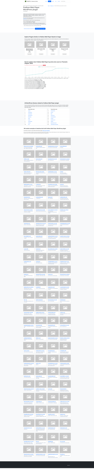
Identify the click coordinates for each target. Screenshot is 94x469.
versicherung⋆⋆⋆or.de (40, 209)
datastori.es (62, 414)
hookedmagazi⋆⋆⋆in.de (28, 325)
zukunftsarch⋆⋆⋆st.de (40, 414)
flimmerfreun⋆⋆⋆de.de (64, 274)
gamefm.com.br (51, 414)
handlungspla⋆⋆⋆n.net (40, 454)
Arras (29, 124)
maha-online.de (27, 171)
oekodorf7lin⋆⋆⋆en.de (40, 274)
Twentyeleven (30, 112)
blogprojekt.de (63, 388)
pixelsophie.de (39, 146)
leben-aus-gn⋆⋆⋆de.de (28, 146)
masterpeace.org (51, 427)
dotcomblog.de (63, 146)
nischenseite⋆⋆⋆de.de (28, 312)
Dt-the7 (29, 119)
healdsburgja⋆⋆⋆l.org (64, 261)
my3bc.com (62, 312)
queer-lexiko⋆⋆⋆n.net (64, 248)
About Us (68, 465)
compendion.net (39, 197)
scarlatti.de (38, 287)
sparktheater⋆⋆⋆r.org (52, 171)
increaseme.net (51, 350)
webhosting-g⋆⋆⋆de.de (28, 287)
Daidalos (52, 121)
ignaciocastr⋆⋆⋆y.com (52, 223)
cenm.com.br (26, 350)
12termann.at (39, 401)
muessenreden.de (52, 401)
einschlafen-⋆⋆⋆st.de (64, 376)
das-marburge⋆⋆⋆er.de (52, 248)
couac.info (26, 248)
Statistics (59, 1)
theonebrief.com (51, 325)
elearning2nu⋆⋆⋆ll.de (28, 209)
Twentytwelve (30, 113)
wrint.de (62, 184)
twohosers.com (27, 376)
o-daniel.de (38, 184)
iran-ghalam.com (27, 236)
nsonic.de (50, 388)
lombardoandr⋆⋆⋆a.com (29, 363)
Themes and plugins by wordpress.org (29, 28)
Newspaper (29, 116)
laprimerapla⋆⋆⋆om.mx (28, 401)
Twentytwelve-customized (54, 124)
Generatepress (30, 115)
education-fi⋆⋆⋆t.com (52, 158)
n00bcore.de (26, 158)
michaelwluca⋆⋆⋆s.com (53, 363)
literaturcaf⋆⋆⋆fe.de (40, 171)
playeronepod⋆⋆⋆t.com (53, 338)
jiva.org (37, 441)
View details (29, 54)
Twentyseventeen (53, 116)
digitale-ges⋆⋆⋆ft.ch (64, 209)
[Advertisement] (59, 13)
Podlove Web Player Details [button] (40, 28)
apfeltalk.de (50, 441)
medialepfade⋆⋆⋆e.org (52, 261)
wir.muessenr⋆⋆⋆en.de (65, 158)
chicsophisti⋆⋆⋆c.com (64, 325)
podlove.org (25, 18)
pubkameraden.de (28, 338)
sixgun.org (50, 274)
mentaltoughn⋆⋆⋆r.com (28, 441)
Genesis (29, 110)
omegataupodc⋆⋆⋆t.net (65, 223)
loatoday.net (62, 299)
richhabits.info (63, 350)
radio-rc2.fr (38, 363)
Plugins (50, 1)
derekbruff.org (27, 197)
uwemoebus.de (39, 236)
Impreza (52, 112)
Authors (53, 1)
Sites (56, 1)
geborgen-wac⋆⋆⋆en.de (29, 388)
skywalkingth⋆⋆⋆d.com (28, 414)
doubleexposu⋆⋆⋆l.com (53, 146)
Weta (51, 113)
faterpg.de (50, 197)
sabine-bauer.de (39, 299)
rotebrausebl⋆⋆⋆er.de (64, 363)
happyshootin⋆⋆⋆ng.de (28, 454)
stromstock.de (39, 325)
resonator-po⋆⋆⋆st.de (52, 184)
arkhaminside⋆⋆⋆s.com (53, 236)
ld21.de (25, 299)
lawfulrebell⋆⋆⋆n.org (28, 184)
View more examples (46, 130)
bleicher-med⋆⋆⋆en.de (65, 338)
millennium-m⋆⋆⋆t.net (64, 401)
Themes (46, 1)
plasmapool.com (63, 427)
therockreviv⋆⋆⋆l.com (52, 299)
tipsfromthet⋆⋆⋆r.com (40, 427)
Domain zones (68, 463)
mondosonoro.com (28, 427)
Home (49, 5)
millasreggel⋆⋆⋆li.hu (40, 312)
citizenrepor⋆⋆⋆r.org (40, 350)
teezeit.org (38, 248)
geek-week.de (39, 376)
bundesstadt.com (51, 376)
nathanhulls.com (63, 197)
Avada (29, 118)
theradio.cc (62, 454)
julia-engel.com (39, 158)
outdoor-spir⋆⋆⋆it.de (40, 388)
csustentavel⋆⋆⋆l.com (64, 287)
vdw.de (61, 171)
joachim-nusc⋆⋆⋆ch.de (64, 236)
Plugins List (52, 5)
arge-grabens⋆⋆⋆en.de (53, 209)
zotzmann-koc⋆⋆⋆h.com (41, 223)
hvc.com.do (62, 441)
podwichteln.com (27, 261)
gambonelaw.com (51, 312)
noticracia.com (27, 223)
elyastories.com (51, 287)
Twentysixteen (30, 121)
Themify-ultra (53, 115)
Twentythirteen (53, 110)
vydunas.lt (38, 261)
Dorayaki (52, 118)
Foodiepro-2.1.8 (53, 119)
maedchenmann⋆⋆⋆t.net (53, 455)
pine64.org (26, 274)
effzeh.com (38, 338)
